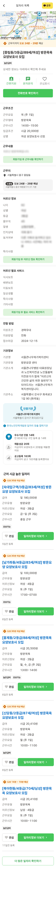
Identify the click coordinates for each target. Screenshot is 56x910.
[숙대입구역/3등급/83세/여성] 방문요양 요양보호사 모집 (26, 489)
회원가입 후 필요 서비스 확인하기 (28, 312)
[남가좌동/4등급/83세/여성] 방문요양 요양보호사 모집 (27, 564)
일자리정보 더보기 (34, 536)
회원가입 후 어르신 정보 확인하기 (28, 259)
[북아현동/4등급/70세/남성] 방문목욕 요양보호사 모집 (27, 790)
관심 (11, 536)
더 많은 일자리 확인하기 (28, 861)
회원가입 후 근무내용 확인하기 (28, 159)
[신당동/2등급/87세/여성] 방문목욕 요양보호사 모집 (27, 715)
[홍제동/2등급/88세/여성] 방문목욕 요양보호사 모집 (27, 640)
